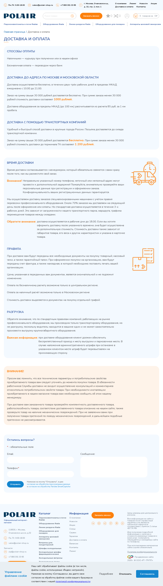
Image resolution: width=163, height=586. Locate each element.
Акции (154, 3)
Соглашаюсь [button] (147, 573)
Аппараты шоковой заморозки (145, 24)
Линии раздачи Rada (79, 24)
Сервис (72, 533)
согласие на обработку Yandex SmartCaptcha (49, 486)
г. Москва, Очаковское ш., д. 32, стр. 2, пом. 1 (96, 5)
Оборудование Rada (53, 24)
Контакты (141, 6)
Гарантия (73, 536)
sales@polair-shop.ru (42, 5)
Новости (143, 3)
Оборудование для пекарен (110, 24)
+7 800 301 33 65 (16, 557)
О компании (120, 3)
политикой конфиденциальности (73, 581)
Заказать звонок (91, 16)
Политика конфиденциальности (142, 552)
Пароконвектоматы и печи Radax (21, 24)
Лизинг (133, 3)
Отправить (15, 484)
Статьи (72, 529)
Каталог (45, 513)
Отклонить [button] (125, 573)
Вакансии (73, 544)
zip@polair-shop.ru (17, 551)
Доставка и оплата (124, 6)
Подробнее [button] (106, 574)
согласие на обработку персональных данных (48, 484)
